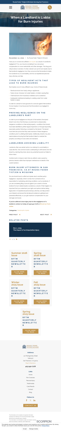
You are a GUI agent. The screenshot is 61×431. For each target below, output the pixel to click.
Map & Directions (30, 363)
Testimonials (30, 383)
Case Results (30, 386)
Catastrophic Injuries (23, 210)
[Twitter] (30, 400)
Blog (30, 392)
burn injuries (32, 61)
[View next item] (16, 239)
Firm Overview (30, 377)
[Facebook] (26, 400)
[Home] (30, 7)
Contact (30, 389)
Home (30, 374)
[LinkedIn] (34, 400)
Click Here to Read (19, 272)
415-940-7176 (30, 366)
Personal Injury (30, 380)
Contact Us (30, 405)
